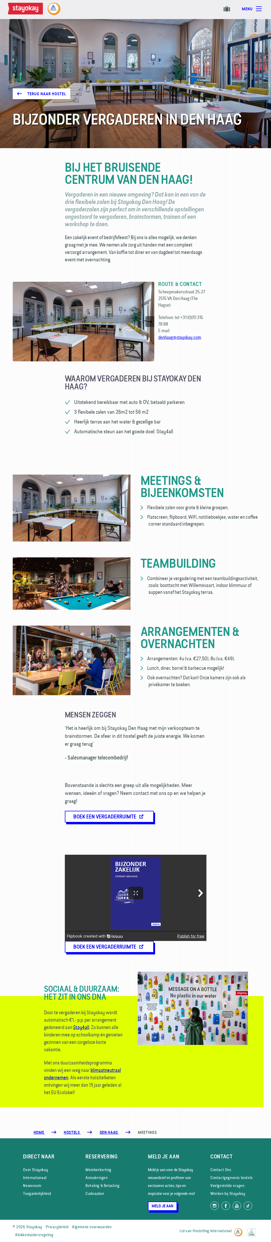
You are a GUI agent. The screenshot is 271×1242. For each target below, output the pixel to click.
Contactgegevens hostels (231, 1177)
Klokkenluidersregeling (34, 1235)
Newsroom (32, 1185)
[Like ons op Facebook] (226, 1206)
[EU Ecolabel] (252, 1230)
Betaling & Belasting (102, 1185)
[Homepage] (26, 9)
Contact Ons (220, 1169)
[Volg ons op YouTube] (237, 1206)
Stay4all (81, 1027)
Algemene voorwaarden (92, 1227)
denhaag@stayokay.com (179, 337)
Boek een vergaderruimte (105, 816)
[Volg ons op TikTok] (248, 1206)
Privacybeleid (57, 1227)
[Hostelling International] (239, 1230)
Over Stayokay (35, 1169)
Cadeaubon (94, 1193)
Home (39, 1132)
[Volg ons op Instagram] (214, 1206)
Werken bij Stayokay (227, 1193)
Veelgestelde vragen (227, 1185)
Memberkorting (98, 1169)
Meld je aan (162, 1206)
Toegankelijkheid (37, 1193)
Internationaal (34, 1177)
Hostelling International (212, 1231)
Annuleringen (96, 1177)
